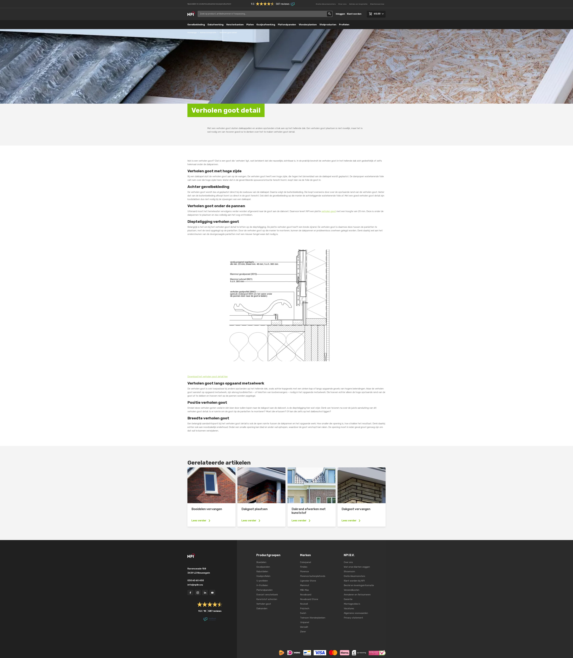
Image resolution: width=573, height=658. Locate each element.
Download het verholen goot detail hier (207, 376)
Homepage (192, 32)
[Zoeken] (329, 13)
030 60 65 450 (195, 580)
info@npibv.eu (195, 584)
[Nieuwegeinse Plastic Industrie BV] (191, 14)
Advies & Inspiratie (208, 32)
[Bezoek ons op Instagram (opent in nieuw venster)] (198, 593)
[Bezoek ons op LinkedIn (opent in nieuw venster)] (205, 593)
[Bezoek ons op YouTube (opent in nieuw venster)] (212, 593)
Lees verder (198, 520)
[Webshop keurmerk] (377, 652)
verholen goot (328, 211)
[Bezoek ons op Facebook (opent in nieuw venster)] (190, 593)
